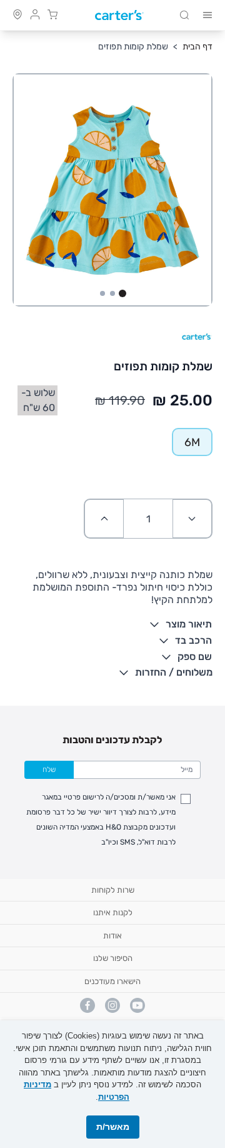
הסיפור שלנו (112, 958)
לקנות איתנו (112, 912)
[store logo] (119, 15)
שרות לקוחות (112, 890)
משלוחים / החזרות (173, 672)
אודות (112, 935)
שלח (49, 769)
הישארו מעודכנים (112, 981)
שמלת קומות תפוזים (133, 46)
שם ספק (195, 657)
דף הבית (197, 46)
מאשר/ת (112, 1127)
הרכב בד (193, 640)
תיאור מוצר (189, 624)
